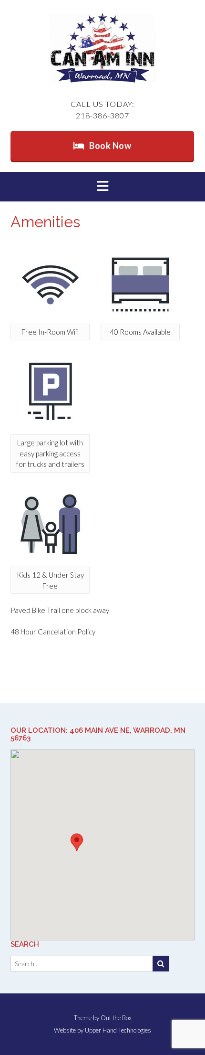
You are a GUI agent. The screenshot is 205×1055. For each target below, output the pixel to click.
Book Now (110, 145)
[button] (102, 186)
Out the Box (116, 1018)
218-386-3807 (102, 115)
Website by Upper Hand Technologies (102, 1030)
